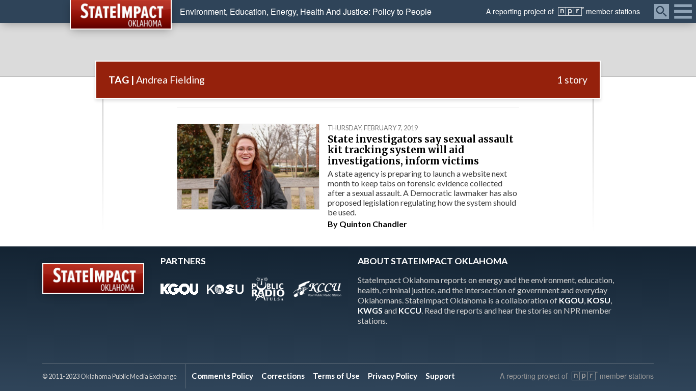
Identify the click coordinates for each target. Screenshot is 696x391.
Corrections (283, 375)
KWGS (370, 310)
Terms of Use (336, 375)
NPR (571, 11)
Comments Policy (222, 375)
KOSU (598, 300)
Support (440, 375)
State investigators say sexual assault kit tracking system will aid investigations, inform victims (421, 150)
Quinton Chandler (373, 224)
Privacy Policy (392, 375)
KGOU (571, 300)
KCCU (409, 310)
